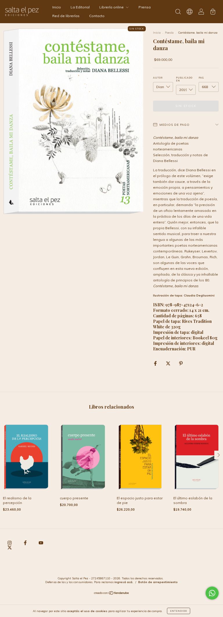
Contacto (97, 16)
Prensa (145, 7)
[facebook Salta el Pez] (25, 542)
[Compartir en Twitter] (168, 363)
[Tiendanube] (111, 593)
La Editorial (80, 7)
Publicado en (184, 79)
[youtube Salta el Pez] (41, 542)
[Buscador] (178, 12)
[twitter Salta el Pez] (9, 547)
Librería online (112, 7)
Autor (158, 77)
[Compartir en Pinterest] (181, 363)
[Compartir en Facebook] (156, 363)
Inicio (56, 7)
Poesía (169, 32)
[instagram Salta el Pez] (10, 542)
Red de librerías (66, 16)
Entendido (178, 610)
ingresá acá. (123, 582)
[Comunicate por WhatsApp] (212, 593)
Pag (201, 77)
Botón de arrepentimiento (158, 582)
